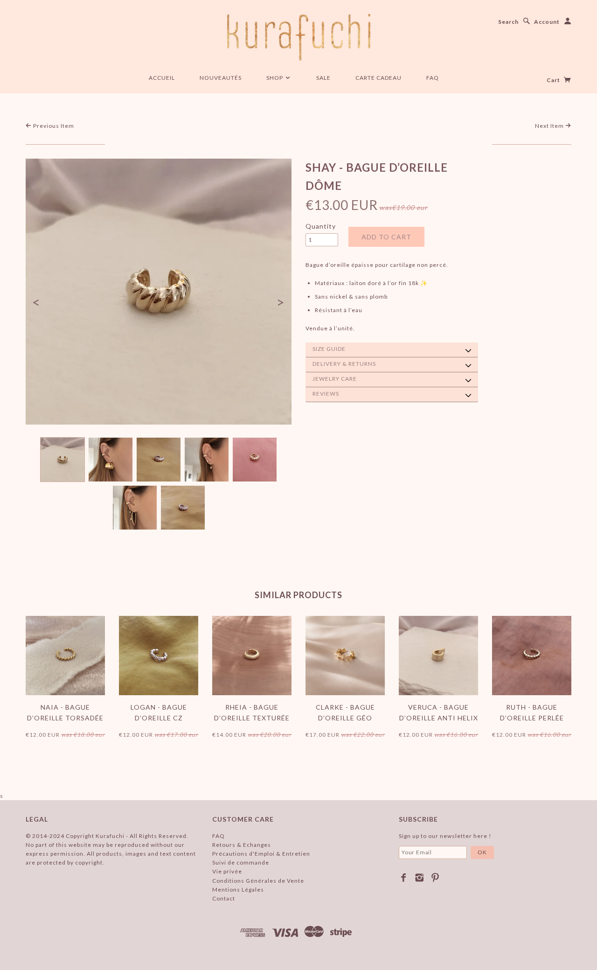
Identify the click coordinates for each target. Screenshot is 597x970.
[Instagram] (419, 877)
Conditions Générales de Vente (258, 880)
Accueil (162, 77)
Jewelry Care (334, 378)
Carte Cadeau (378, 77)
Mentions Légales (238, 889)
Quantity (320, 226)
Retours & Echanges (241, 844)
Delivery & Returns (344, 363)
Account (547, 21)
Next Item (550, 125)
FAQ (432, 77)
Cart (554, 80)
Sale (323, 77)
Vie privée (227, 871)
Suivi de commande (240, 862)
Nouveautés (221, 77)
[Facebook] (404, 877)
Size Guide (329, 348)
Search (508, 21)
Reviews (325, 393)
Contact (223, 898)
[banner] (298, 37)
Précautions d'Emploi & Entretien (261, 853)
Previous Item (53, 125)
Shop (275, 77)
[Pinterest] (435, 877)
